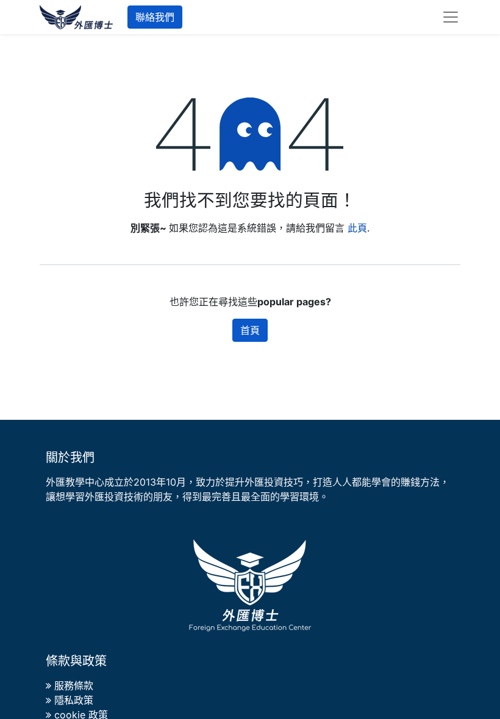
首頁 (250, 330)
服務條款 (73, 685)
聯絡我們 (154, 17)
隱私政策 (73, 700)
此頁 (357, 228)
